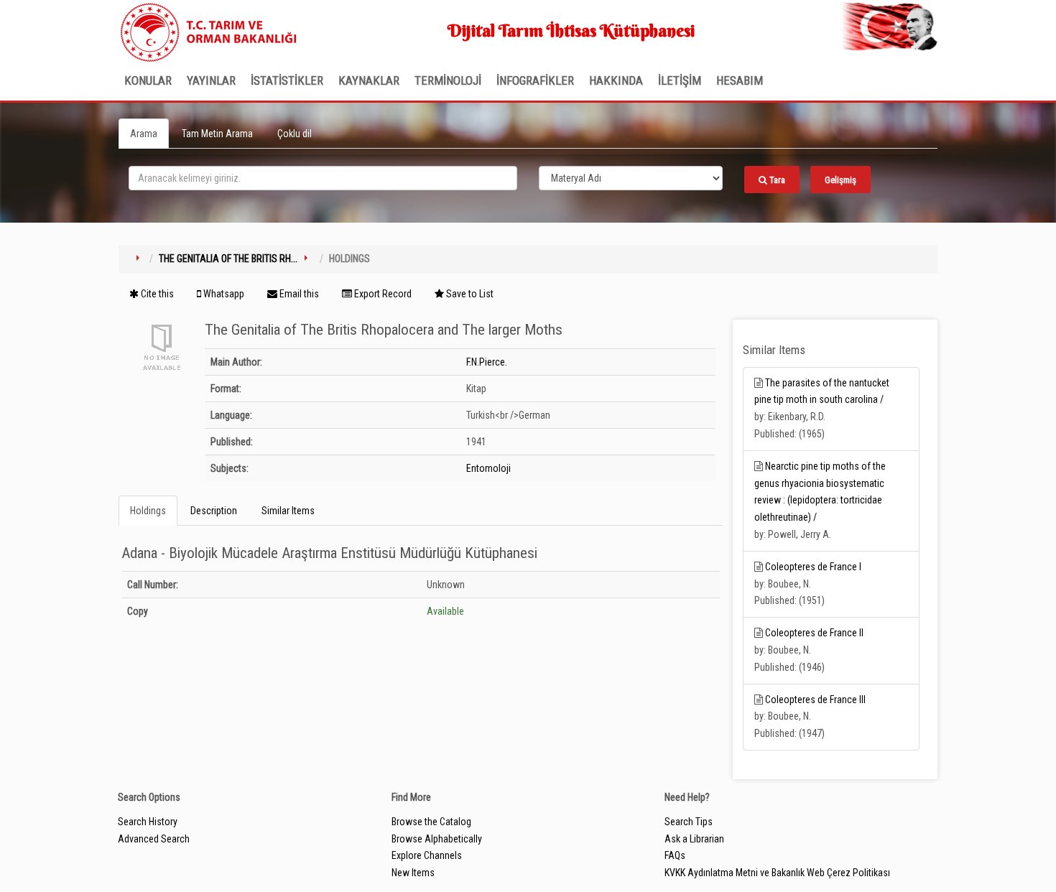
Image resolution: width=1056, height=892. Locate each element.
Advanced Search (154, 839)
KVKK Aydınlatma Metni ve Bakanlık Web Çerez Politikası (777, 872)
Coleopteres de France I (813, 566)
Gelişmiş (840, 180)
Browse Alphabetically (437, 839)
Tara (776, 180)
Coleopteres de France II (814, 632)
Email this (298, 293)
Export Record (382, 293)
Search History (147, 821)
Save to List (469, 293)
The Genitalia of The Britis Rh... (228, 258)
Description (213, 510)
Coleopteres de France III (815, 699)
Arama (143, 133)
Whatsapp (222, 293)
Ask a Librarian (694, 839)
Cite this (156, 293)
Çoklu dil (294, 133)
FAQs (674, 855)
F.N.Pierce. (486, 362)
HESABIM (739, 80)
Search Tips (688, 821)
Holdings (148, 510)
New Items (413, 872)
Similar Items (288, 510)
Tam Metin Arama (217, 133)
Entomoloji (488, 468)
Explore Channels (427, 855)
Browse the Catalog (431, 821)
